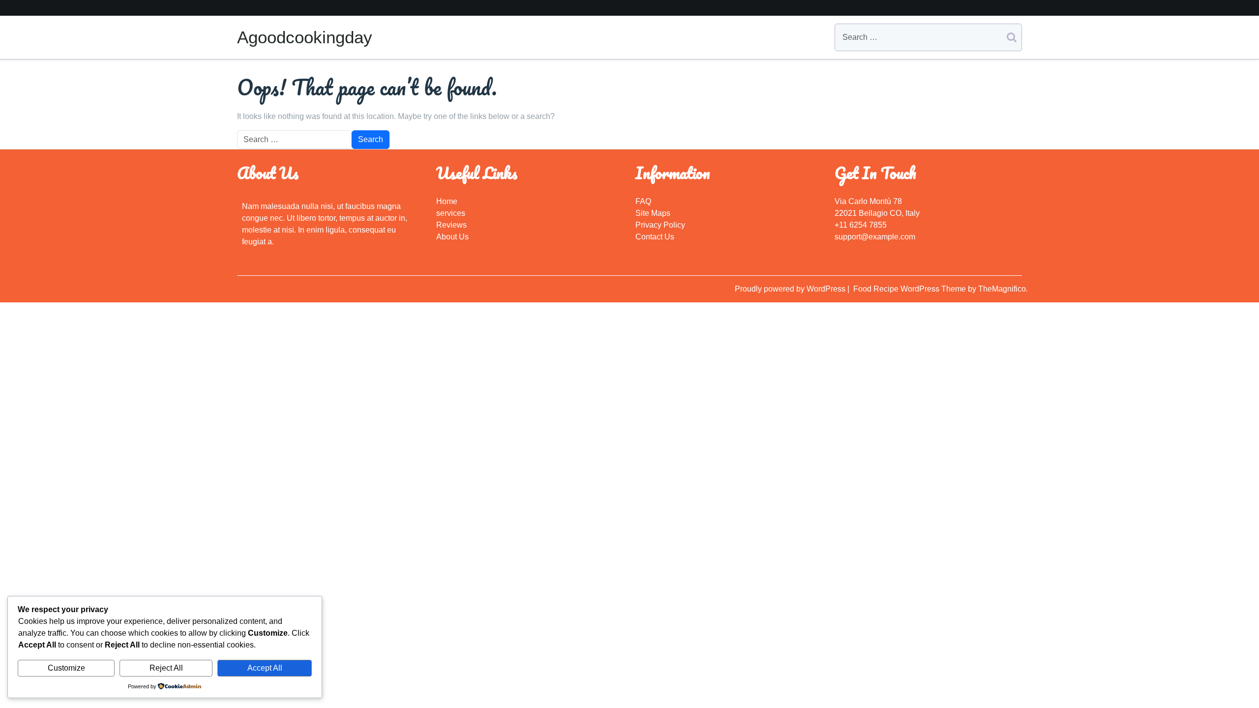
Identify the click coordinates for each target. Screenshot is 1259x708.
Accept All (264, 668)
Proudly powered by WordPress (791, 289)
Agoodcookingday (304, 37)
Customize (66, 668)
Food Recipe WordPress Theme (910, 289)
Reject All (166, 668)
